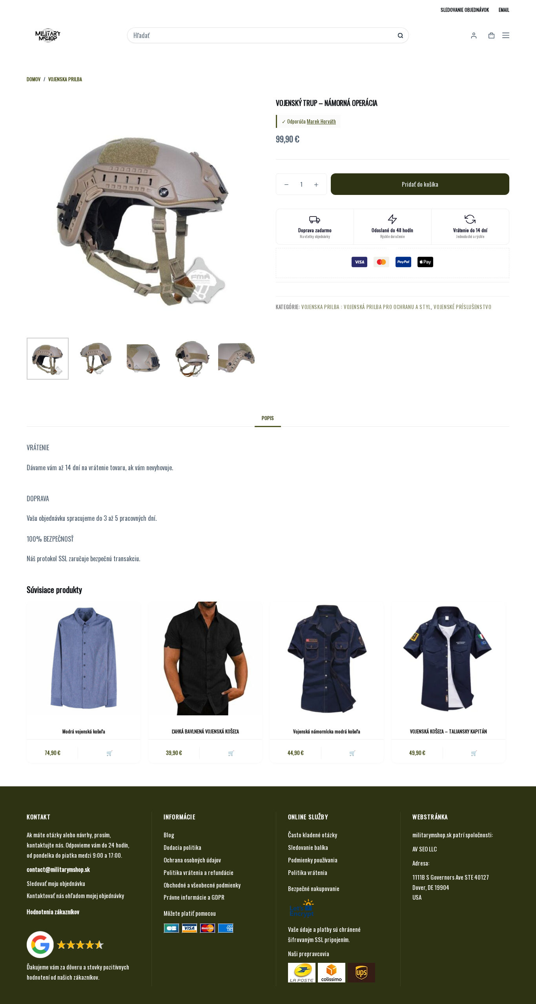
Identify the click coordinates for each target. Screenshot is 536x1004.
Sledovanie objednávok (465, 9)
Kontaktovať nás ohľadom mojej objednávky (75, 895)
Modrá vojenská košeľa (83, 731)
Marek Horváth (321, 121)
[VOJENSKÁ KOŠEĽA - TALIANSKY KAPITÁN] (448, 658)
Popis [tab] (268, 418)
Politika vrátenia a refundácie (198, 872)
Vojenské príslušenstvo (462, 307)
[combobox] (263, 35)
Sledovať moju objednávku (56, 883)
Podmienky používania (312, 859)
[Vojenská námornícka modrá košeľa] (327, 658)
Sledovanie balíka (308, 847)
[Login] (474, 35)
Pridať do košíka (420, 184)
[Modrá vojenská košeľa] (83, 658)
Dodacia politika (182, 847)
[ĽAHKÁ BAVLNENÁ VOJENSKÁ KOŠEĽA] (205, 658)
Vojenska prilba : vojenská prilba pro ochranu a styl (366, 307)
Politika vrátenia (307, 872)
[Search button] (400, 35)
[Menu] (505, 35)
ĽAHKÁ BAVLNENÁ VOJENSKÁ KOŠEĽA (205, 731)
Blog (169, 834)
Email (504, 9)
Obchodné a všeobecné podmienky (202, 884)
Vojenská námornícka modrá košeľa (326, 731)
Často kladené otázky (312, 834)
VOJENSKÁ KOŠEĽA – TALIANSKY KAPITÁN (448, 731)
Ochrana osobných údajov (192, 859)
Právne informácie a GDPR (194, 897)
